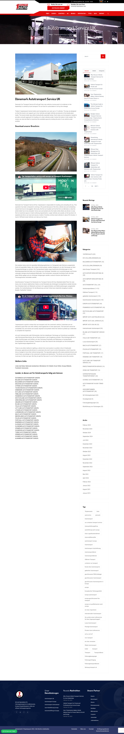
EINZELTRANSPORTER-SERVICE (92, 366)
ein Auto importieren (90, 610)
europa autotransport (91, 595)
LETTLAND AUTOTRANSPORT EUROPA (27, 408)
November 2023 (87, 448)
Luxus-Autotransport (89, 342)
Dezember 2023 (87, 444)
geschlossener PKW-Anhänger (93, 574)
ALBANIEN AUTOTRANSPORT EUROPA (26, 438)
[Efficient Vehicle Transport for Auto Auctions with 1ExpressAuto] (87, 127)
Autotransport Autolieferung (93, 548)
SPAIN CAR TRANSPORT (90, 370)
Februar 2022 (87, 482)
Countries (61, 13)
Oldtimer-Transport (88, 292)
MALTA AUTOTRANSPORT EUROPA (25, 414)
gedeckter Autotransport (90, 296)
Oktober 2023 (87, 451)
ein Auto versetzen (90, 641)
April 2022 (86, 478)
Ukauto (92, 702)
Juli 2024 (85, 440)
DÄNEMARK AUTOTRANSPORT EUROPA (27, 390)
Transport (87, 652)
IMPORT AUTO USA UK (89, 324)
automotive (88, 515)
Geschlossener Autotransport (91, 300)
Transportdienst (98, 652)
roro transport (89, 638)
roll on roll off (89, 634)
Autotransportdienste (91, 556)
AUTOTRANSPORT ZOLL (90, 285)
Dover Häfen (57, 366)
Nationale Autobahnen (32, 366)
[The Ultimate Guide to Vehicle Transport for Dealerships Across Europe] (87, 105)
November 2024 (87, 429)
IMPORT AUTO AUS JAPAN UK (92, 321)
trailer (86, 649)
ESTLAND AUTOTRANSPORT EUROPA (26, 392)
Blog (95, 13)
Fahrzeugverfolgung (90, 660)
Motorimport (94, 699)
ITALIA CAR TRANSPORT (90, 338)
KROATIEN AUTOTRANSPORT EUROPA (26, 384)
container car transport (91, 563)
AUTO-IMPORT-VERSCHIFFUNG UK (93, 279)
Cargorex (93, 714)
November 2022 (87, 463)
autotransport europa (91, 541)
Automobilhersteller (90, 537)
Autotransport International (52, 704)
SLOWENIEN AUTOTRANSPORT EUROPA (27, 426)
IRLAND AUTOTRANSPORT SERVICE (93, 332)
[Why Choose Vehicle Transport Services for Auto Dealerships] (87, 75)
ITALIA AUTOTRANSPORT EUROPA (25, 406)
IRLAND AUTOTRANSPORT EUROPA (26, 404)
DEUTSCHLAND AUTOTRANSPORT (93, 311)
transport (94, 649)
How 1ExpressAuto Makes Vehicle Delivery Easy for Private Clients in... (94, 96)
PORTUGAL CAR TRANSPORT (91, 353)
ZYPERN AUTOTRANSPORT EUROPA (26, 386)
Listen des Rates (20, 366)
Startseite (74, 729)
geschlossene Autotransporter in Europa (94, 582)
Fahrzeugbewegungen (89, 403)
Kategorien (101, 70)
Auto (98, 511)
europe (87, 587)
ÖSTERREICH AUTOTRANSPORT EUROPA (27, 378)
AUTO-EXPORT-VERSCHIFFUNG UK (93, 273)
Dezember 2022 (87, 459)
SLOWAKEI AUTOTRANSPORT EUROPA (26, 424)
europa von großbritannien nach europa (94, 605)
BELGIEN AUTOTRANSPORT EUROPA (26, 380)
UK (67, 13)
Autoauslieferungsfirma (91, 526)
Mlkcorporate (94, 711)
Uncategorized (87, 399)
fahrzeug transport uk (91, 667)
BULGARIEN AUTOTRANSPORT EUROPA (27, 382)
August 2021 (86, 489)
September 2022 (88, 466)
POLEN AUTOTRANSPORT (90, 349)
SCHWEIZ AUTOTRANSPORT (91, 380)
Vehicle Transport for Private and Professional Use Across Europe (93, 86)
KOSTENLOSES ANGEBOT (58, 8)
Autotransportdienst (89, 288)
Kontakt (101, 13)
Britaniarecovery (95, 705)
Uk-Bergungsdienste (103, 729)
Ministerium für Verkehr (46, 366)
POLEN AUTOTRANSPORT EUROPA (25, 418)
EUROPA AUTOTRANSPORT (91, 303)
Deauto (92, 696)
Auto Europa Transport (89, 269)
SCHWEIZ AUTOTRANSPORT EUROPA (26, 436)
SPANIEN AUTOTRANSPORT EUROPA (26, 428)
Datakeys (93, 708)
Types (89, 13)
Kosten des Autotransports (92, 567)
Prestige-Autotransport (91, 626)
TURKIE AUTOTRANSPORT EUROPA (25, 432)
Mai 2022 (85, 474)
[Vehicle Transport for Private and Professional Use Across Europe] (87, 85)
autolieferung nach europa (92, 530)
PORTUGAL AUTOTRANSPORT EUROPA (27, 420)
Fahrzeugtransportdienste (92, 663)
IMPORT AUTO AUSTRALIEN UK (92, 317)
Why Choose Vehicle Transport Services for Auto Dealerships (93, 77)
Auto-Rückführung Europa (51, 707)
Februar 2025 (87, 425)
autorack (97, 515)
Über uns (83, 729)
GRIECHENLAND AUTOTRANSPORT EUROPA (28, 400)
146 (92, 186)
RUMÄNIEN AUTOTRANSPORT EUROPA (27, 422)
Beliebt (94, 70)
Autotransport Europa (50, 701)
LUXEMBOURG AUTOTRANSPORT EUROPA (28, 412)
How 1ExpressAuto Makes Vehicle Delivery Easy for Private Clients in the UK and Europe (98, 233)
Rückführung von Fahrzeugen (91, 406)
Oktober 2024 (87, 432)
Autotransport (89, 519)
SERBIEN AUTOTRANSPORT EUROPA (26, 434)
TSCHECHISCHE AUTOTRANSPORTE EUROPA (28, 388)
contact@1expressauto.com (78, 6)
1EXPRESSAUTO (88, 254)
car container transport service (93, 522)
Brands (73, 13)
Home (51, 34)
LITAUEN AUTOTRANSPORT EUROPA (26, 410)
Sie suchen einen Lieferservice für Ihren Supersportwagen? (93, 618)
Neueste (86, 70)
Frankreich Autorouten (21, 368)
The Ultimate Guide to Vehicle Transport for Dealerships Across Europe (93, 106)
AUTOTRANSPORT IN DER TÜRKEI (93, 383)
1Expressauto (88, 511)
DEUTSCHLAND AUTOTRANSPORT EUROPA (28, 398)
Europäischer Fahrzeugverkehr (93, 591)
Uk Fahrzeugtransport (89, 395)
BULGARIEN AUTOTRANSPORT (92, 262)
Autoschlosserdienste (102, 731)
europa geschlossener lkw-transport (92, 599)
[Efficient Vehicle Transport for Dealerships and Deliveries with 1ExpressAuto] (87, 165)
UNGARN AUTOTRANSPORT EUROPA (26, 402)
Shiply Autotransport (90, 645)
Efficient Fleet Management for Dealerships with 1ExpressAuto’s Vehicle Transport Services (93, 153)
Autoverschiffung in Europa (52, 710)
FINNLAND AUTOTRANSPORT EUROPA (26, 394)
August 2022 (86, 470)
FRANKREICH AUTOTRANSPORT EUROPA (27, 396)
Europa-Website (67, 366)
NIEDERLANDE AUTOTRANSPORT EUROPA (28, 416)
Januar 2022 (86, 485)
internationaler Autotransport (91, 328)
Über (47, 13)
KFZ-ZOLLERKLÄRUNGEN (90, 258)
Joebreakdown (95, 720)
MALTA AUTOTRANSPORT (90, 345)
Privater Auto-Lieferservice (92, 630)
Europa (53, 13)
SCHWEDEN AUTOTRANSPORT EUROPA (27, 430)
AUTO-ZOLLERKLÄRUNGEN (91, 265)
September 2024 (88, 436)
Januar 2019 (86, 493)
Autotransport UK (49, 698)
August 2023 (86, 455)
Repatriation (81, 13)
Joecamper (94, 717)
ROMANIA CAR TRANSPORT (91, 357)
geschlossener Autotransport (93, 578)
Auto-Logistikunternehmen (92, 533)
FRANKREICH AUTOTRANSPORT (92, 307)
